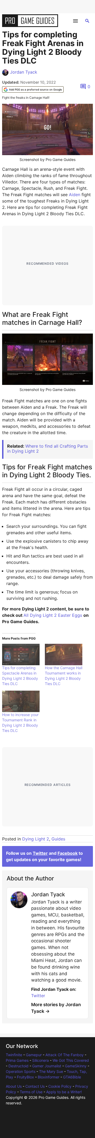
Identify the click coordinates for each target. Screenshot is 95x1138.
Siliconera (40, 1060)
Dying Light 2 (35, 839)
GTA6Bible (72, 1077)
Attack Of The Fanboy (64, 1054)
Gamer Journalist (46, 1066)
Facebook (68, 853)
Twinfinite (14, 1054)
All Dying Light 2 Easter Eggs (52, 615)
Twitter (40, 853)
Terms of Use (31, 1092)
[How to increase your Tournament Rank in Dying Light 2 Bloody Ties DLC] (21, 701)
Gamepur (34, 1054)
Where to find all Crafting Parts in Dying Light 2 (47, 448)
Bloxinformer (48, 1077)
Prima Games (17, 1060)
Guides (58, 839)
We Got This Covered (71, 1060)
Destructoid (18, 1066)
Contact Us (35, 1086)
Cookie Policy (60, 1086)
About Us (14, 1086)
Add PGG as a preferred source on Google (35, 89)
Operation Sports (20, 1071)
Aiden (75, 194)
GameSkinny (76, 1066)
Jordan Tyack (23, 72)
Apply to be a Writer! (64, 1092)
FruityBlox (25, 1077)
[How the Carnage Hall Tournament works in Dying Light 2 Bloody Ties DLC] (63, 654)
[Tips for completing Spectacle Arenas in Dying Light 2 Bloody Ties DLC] (21, 654)
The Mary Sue (51, 1071)
